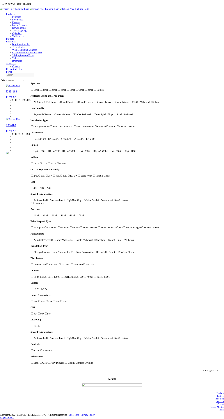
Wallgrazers (17, 36)
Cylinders (16, 33)
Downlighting (19, 28)
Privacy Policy (88, 415)
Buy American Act (21, 44)
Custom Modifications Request (27, 52)
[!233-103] (13, 85)
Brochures (17, 61)
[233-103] (13, 119)
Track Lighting (19, 30)
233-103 (11, 125)
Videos (15, 58)
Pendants (16, 17)
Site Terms (74, 415)
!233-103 (11, 91)
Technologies (18, 47)
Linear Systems (19, 25)
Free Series (17, 19)
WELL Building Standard (24, 50)
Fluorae (16, 22)
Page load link (7, 417)
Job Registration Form (23, 55)
